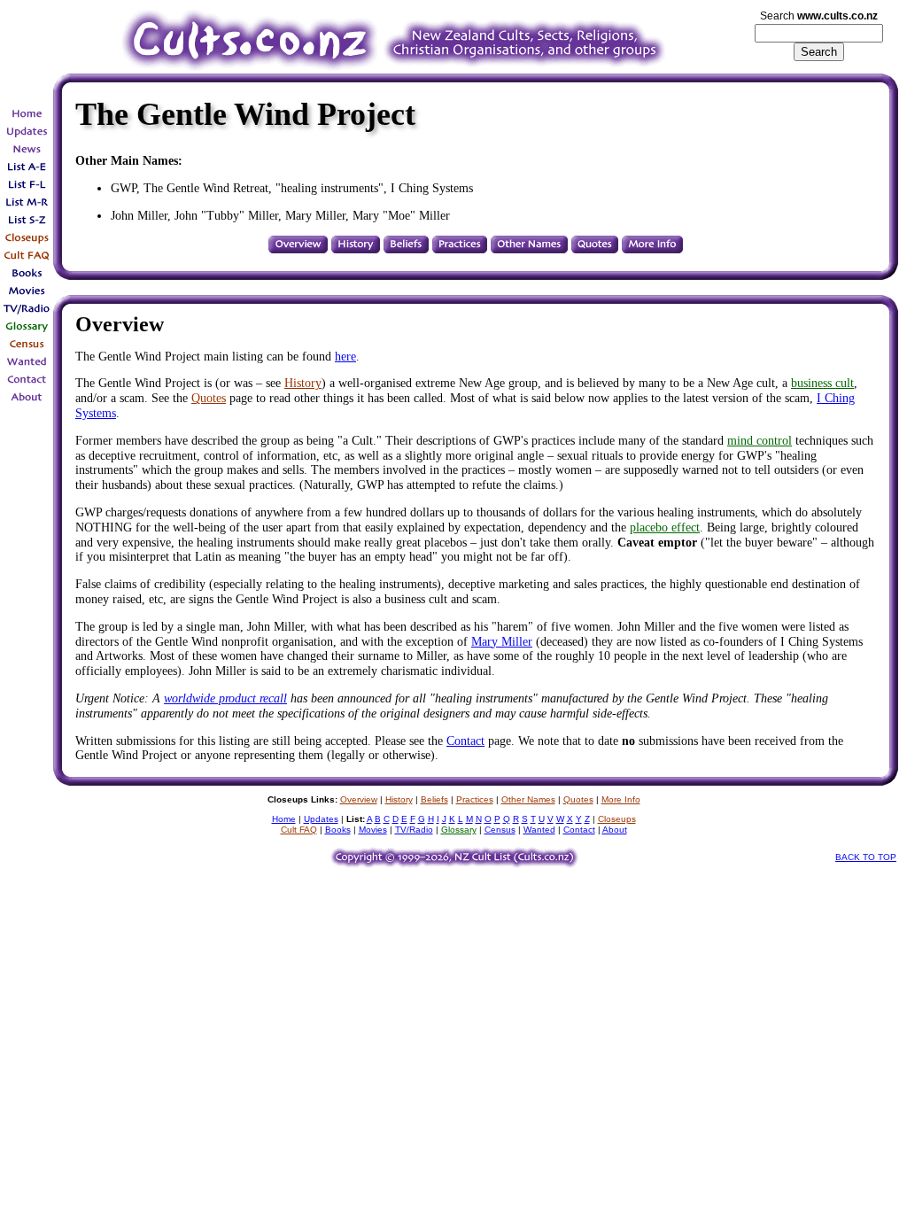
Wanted (539, 829)
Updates (321, 819)
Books (338, 829)
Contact (465, 741)
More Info (620, 799)
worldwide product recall (225, 698)
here (345, 356)
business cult (822, 383)
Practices (474, 799)
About (614, 829)
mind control (759, 440)
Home (284, 819)
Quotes (208, 398)
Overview (358, 799)
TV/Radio (414, 829)
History (303, 383)
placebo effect (665, 527)
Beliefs (434, 799)
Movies (373, 829)
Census (500, 829)
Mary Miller (501, 641)
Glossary (459, 829)
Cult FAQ (299, 829)
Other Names (528, 799)
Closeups (617, 819)
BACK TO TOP (865, 857)
